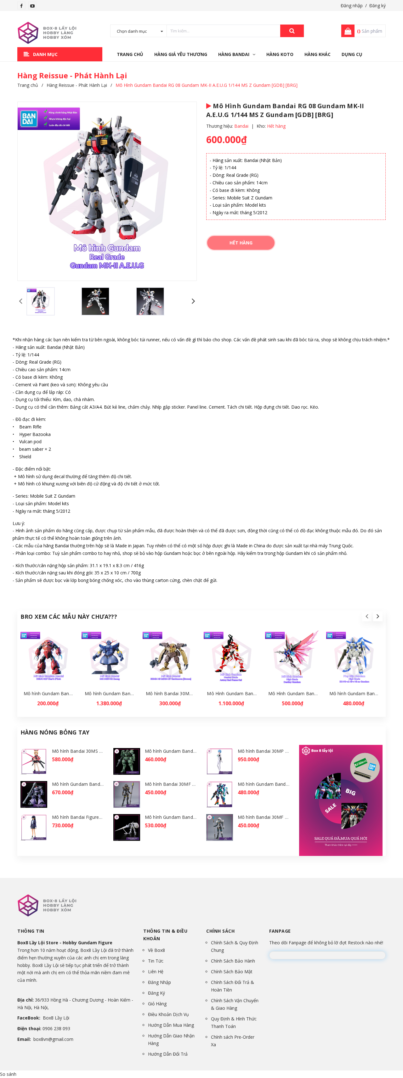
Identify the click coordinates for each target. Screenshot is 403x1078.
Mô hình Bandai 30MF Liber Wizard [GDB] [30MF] (289, 817)
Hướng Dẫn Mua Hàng (171, 1025)
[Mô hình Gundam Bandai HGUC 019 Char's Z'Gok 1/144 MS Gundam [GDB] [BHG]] (48, 658)
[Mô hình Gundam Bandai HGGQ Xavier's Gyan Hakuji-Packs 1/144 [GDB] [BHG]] (126, 827)
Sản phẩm (369, 31)
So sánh (8, 1074)
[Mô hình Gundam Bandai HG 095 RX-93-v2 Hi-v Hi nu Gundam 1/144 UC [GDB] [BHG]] (354, 658)
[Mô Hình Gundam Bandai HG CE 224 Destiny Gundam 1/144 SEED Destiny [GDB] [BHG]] (293, 658)
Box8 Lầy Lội (56, 1018)
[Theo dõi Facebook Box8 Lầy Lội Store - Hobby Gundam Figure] (21, 6)
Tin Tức (155, 961)
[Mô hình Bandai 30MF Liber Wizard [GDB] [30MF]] (219, 827)
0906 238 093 (56, 1028)
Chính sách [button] (220, 931)
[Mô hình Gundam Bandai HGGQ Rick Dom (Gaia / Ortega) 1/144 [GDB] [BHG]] (33, 794)
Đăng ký (377, 5)
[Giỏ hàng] (346, 31)
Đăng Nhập (159, 982)
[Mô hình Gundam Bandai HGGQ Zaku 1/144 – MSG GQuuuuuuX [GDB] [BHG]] (126, 761)
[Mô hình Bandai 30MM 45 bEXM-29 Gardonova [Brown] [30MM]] (171, 658)
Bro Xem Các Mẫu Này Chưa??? (68, 616)
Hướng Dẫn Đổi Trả (168, 1054)
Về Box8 (156, 950)
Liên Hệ (155, 972)
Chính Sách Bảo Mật (232, 972)
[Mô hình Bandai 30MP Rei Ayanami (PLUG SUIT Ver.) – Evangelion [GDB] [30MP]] (219, 761)
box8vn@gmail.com (53, 1039)
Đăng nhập (352, 5)
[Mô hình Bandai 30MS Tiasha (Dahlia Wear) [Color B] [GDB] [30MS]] (33, 761)
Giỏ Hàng (157, 1004)
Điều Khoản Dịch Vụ (168, 1014)
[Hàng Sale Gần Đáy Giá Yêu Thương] (341, 800)
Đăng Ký (156, 993)
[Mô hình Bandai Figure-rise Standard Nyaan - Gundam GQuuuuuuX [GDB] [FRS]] (33, 827)
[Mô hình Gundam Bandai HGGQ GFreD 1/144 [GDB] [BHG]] (219, 794)
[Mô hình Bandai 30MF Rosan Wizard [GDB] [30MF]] (126, 794)
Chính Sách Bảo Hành (233, 961)
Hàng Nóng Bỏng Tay (54, 732)
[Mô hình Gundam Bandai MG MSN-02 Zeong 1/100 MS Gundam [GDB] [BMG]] (110, 658)
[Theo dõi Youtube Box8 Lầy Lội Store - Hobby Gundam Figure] (32, 6)
